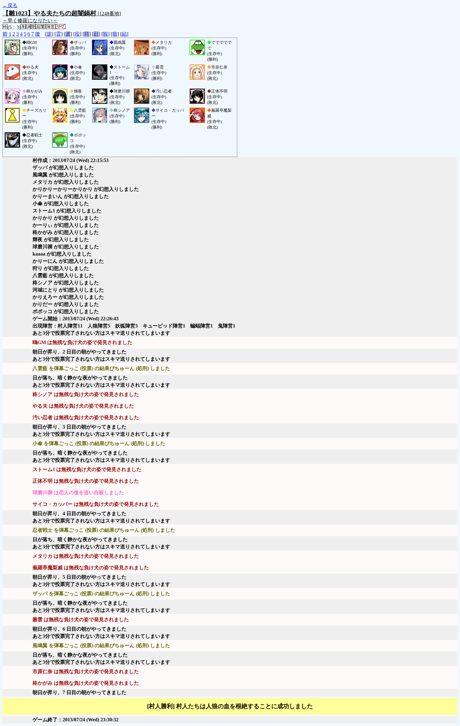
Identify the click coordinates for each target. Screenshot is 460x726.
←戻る (10, 5)
